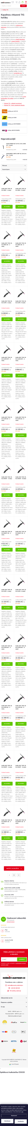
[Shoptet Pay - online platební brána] (23, 1022)
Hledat (23, 6)
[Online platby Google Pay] (14, 1032)
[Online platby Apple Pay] (23, 1032)
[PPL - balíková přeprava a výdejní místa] (14, 1041)
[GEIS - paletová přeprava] (14, 1050)
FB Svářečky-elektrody (15, 991)
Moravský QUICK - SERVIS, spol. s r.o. (14, 1013)
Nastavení (14, 1115)
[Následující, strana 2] (14, 875)
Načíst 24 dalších (12, 868)
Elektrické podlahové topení (14, 1016)
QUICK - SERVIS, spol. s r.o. (15, 1011)
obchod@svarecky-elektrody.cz (15, 985)
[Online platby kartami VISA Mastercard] (5, 1032)
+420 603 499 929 (15, 988)
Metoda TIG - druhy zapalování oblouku (14, 105)
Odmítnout (7, 1121)
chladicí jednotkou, (20, 39)
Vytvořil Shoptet (15, 1064)
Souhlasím (21, 1121)
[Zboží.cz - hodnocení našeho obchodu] (14, 1022)
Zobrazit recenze (10, 922)
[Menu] (26, 2)
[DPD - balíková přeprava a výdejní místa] (23, 1041)
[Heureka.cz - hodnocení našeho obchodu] (5, 1022)
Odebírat (22, 959)
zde (22, 1112)
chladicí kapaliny (15, 41)
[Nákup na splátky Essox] (5, 1041)
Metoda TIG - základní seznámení (13, 103)
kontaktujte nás (18, 73)
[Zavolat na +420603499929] (17, 2)
